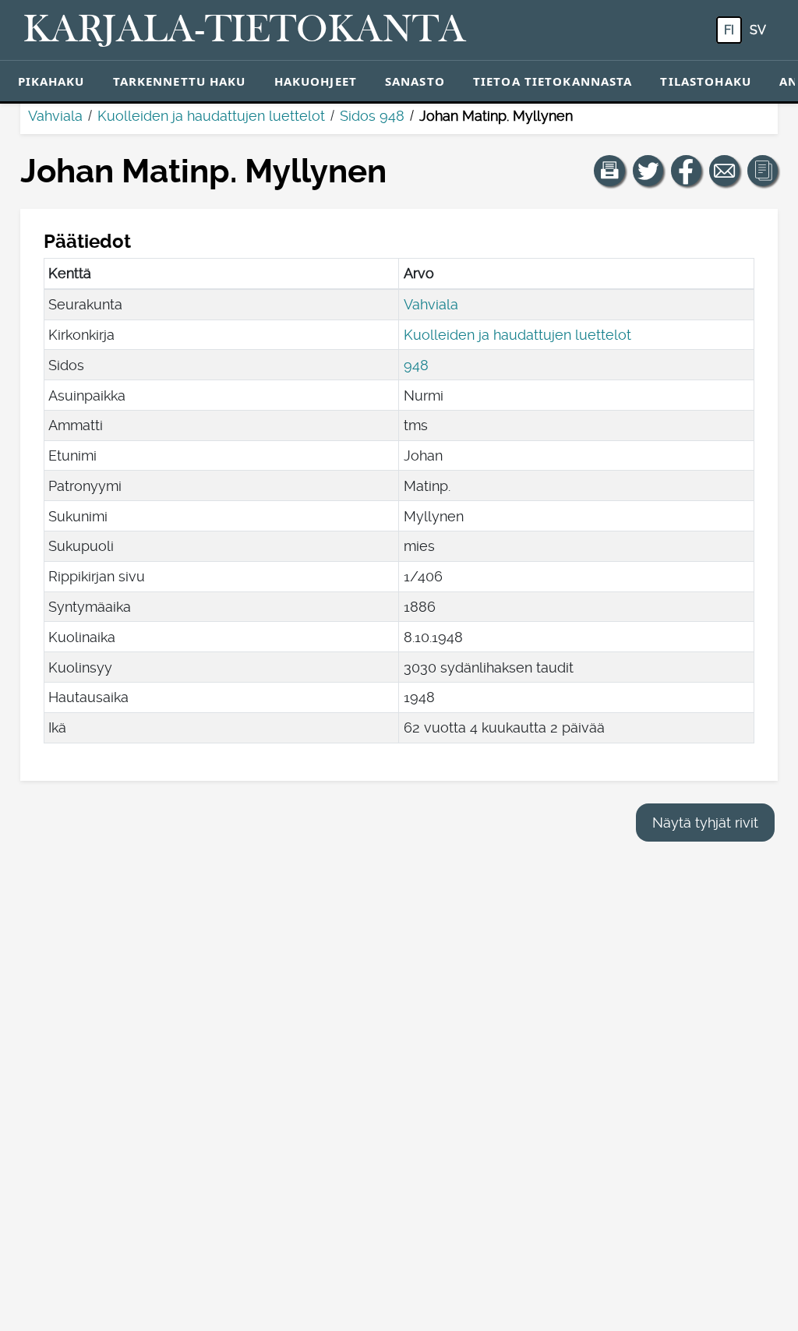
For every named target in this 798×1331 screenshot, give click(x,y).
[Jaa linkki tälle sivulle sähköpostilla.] (724, 170)
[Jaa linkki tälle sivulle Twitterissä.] (648, 170)
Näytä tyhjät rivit (705, 822)
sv (758, 30)
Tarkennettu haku (179, 81)
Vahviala (55, 116)
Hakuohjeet (315, 81)
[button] (609, 170)
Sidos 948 (372, 116)
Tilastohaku (705, 81)
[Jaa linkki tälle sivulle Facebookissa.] (686, 170)
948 (416, 365)
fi (729, 30)
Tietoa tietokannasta (553, 81)
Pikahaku (51, 81)
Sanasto (415, 81)
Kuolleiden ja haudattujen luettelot (211, 116)
